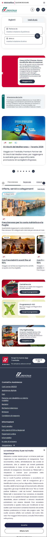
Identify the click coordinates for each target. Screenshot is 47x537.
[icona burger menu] (43, 10)
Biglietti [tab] (12, 20)
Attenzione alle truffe (14, 97)
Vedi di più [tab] (32, 20)
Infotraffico (9, 2)
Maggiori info (27, 81)
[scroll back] (3, 183)
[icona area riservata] (32, 10)
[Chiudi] (44, 450)
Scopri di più (39, 361)
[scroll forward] (43, 183)
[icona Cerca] (38, 10)
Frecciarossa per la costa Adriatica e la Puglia (22, 223)
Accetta (24, 525)
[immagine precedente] (13, 171)
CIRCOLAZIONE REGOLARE (19, 3)
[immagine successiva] (33, 171)
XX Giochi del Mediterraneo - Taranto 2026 (23, 147)
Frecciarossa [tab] (13, 182)
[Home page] (9, 9)
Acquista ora (27, 341)
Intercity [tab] (40, 182)
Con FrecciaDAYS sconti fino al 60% (16, 261)
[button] (23, 35)
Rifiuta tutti (24, 531)
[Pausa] (43, 3)
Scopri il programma (29, 292)
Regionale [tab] (27, 182)
